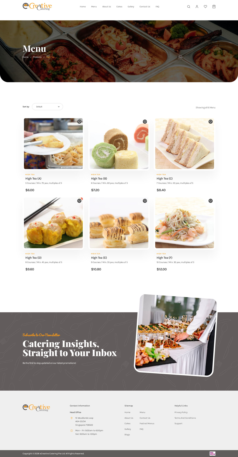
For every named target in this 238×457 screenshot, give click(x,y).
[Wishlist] (205, 6)
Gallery (131, 6)
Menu (94, 6)
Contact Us (145, 6)
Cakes (119, 6)
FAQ (157, 6)
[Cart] (214, 6)
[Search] (188, 6)
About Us (106, 6)
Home (83, 6)
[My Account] (197, 6)
